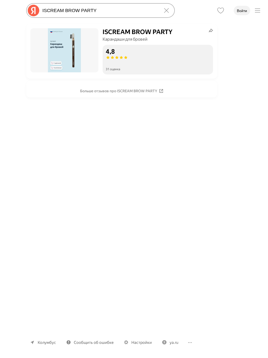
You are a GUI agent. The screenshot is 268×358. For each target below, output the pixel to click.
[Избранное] (220, 10)
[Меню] (257, 10)
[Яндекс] (33, 10)
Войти (242, 11)
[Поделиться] (211, 30)
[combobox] (99, 10)
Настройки (141, 342)
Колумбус (47, 342)
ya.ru (174, 342)
